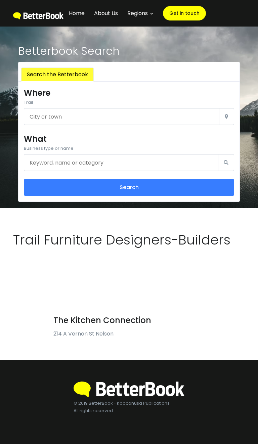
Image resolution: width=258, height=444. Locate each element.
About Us (106, 13)
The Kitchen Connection (102, 320)
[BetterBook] (38, 13)
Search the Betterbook (57, 74)
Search (129, 187)
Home (77, 13)
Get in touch (184, 13)
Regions (137, 13)
